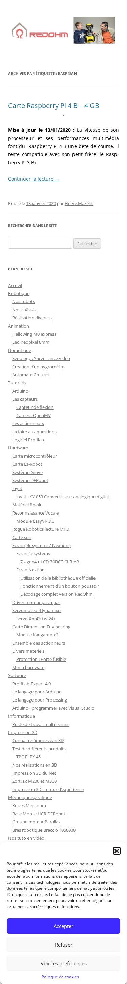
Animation (18, 326)
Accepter (63, 926)
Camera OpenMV (33, 415)
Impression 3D (22, 732)
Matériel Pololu (27, 505)
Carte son (21, 537)
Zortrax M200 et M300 (34, 781)
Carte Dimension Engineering (41, 627)
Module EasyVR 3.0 (35, 521)
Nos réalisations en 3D (34, 765)
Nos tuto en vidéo (26, 838)
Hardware (18, 448)
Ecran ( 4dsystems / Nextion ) (41, 545)
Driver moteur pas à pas (36, 602)
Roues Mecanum (29, 805)
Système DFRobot (30, 480)
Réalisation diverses (32, 318)
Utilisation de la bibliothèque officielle (58, 578)
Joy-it (17, 488)
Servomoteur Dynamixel (36, 610)
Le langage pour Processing (39, 700)
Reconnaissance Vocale (35, 513)
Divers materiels (28, 651)
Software (17, 675)
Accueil (15, 285)
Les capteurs (25, 399)
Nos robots (23, 301)
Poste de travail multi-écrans (40, 724)
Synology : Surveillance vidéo (41, 358)
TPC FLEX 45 (28, 757)
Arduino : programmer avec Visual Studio (53, 708)
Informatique (21, 716)
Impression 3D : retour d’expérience (48, 789)
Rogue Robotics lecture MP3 (40, 529)
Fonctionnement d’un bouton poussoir (59, 586)
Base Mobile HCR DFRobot (38, 814)
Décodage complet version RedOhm (56, 594)
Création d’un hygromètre (38, 366)
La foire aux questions (34, 431)
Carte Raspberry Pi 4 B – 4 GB (53, 105)
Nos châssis (24, 310)
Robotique (18, 293)
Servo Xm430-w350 (35, 618)
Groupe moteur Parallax (36, 822)
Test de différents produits (39, 749)
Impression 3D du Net (34, 773)
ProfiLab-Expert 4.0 (31, 684)
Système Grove (27, 472)
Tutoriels (17, 383)
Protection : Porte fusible (41, 659)
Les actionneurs (28, 423)
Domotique (19, 350)
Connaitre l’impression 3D (38, 740)
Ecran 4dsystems (33, 553)
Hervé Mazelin (79, 203)
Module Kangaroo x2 (37, 635)
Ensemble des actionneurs (38, 643)
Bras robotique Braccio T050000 (44, 830)
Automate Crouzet (30, 375)
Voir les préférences (64, 963)
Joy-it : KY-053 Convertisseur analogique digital (62, 497)
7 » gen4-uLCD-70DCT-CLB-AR (49, 562)
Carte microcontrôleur (34, 456)
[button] (116, 850)
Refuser (63, 944)
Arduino (20, 391)
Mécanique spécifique (30, 797)
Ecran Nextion (30, 570)
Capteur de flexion (35, 407)
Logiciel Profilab (28, 440)
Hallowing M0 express (34, 334)
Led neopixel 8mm (30, 342)
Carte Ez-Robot (27, 464)
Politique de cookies (60, 977)
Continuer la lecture (34, 178)
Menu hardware (28, 667)
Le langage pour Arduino (37, 692)
